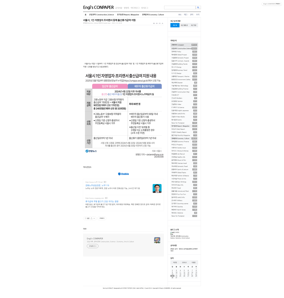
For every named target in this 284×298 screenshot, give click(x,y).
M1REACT (110, 288)
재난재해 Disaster (184, 82)
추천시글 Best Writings (184, 182)
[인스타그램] (159, 24)
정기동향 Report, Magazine (128, 15)
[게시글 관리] (94, 218)
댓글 (84, 229)
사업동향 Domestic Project (184, 58)
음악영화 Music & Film (184, 160)
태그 (185, 15)
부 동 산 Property (184, 144)
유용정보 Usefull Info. (184, 113)
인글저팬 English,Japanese (184, 110)
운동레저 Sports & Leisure (184, 169)
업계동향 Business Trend (184, 70)
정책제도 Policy (184, 51)
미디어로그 (135, 8)
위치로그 (144, 8)
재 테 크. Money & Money (184, 151)
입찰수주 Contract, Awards (184, 61)
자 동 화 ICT (184, 95)
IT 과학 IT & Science (184, 107)
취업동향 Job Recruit (184, 154)
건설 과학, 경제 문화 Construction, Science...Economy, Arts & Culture (110, 241)
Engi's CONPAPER (98, 7)
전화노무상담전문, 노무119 (97, 185)
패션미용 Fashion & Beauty (184, 175)
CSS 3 (150, 288)
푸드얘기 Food (184, 188)
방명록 (126, 8)
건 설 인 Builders (184, 98)
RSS (179, 15)
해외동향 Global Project (184, 54)
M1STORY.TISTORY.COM (128, 288)
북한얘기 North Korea (184, 210)
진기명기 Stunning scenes (184, 203)
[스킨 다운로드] (162, 24)
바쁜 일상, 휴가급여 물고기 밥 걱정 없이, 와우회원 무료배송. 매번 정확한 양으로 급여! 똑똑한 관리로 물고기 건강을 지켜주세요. (123, 205)
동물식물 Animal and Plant (184, 191)
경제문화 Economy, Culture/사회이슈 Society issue (96, 23)
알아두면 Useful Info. (184, 197)
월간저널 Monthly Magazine (184, 135)
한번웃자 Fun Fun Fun (184, 194)
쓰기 (197, 15)
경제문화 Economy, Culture (153, 15)
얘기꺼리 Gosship (184, 206)
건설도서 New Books (184, 116)
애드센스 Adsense (184, 213)
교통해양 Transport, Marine (184, 76)
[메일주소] (154, 24)
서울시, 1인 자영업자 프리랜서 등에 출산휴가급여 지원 (109, 20)
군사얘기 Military (184, 200)
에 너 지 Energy (184, 67)
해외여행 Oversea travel (184, 163)
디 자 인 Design (184, 73)
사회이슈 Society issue (184, 148)
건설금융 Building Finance (184, 89)
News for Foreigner (184, 123)
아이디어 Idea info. (184, 185)
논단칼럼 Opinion (184, 101)
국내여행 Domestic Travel (184, 166)
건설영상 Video (184, 104)
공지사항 (118, 8)
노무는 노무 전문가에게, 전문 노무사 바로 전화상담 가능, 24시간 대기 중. (112, 188)
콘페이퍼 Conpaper (184, 45)
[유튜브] (156, 24)
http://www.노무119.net (94, 182)
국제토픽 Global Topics (184, 172)
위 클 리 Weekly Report (184, 132)
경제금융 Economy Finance (184, 141)
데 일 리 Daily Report (184, 129)
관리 (191, 15)
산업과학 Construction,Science (101, 15)
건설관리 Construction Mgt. (184, 92)
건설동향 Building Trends (184, 64)
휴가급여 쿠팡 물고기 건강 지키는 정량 (101, 201)
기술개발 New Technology (184, 85)
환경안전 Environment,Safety (184, 79)
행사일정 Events (184, 120)
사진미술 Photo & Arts (184, 179)
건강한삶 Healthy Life (184, 157)
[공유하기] (91, 218)
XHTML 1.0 (142, 288)
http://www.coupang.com (94, 198)
